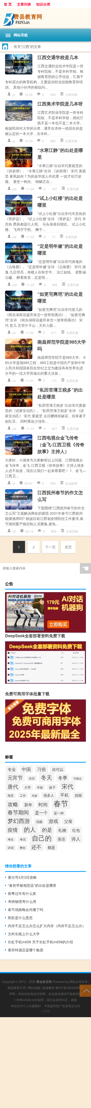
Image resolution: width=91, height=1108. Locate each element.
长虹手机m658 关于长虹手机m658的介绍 (40, 941)
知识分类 (43, 4)
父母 (68, 821)
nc (14, 380)
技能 (78, 795)
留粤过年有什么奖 (22, 893)
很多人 (48, 795)
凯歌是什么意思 (20, 917)
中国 (26, 769)
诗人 (75, 838)
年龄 (34, 795)
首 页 (8, 4)
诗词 (11, 848)
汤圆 (39, 821)
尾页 (68, 546)
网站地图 (34, 987)
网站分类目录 (79, 981)
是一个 (41, 813)
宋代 (67, 786)
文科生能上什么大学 (24, 933)
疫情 (13, 829)
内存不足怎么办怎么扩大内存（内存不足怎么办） (47, 925)
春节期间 (18, 812)
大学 (27, 787)
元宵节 (15, 777)
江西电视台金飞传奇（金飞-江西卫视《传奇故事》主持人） (60, 444)
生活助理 (71, 483)
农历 (32, 778)
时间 (43, 804)
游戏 (53, 820)
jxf (14, 531)
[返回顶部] (85, 990)
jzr (14, 332)
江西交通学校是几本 (57, 57)
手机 (64, 795)
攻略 (13, 804)
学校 (40, 787)
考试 (23, 839)
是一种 (59, 813)
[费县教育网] (45, 18)
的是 (47, 829)
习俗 (41, 769)
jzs (14, 189)
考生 (11, 839)
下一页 (50, 546)
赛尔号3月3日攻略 (22, 877)
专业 (12, 769)
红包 (76, 830)
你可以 (57, 769)
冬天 (46, 777)
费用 (22, 848)
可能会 (77, 778)
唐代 (13, 786)
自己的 (42, 837)
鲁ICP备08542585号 (69, 987)
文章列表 (24, 4)
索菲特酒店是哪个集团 (25, 949)
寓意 (11, 795)
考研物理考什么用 (22, 901)
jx (14, 94)
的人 (30, 829)
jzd (15, 285)
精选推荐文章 (17, 987)
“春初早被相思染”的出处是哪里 (32, 885)
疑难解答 (48, 987)
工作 (23, 795)
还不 (36, 846)
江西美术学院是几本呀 (60, 103)
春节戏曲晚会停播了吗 (25, 909)
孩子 (52, 787)
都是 (51, 847)
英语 (61, 839)
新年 (28, 804)
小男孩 (45, 1011)
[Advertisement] (45, 1062)
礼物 (62, 830)
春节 (61, 803)
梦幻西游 (19, 820)
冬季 (62, 777)
